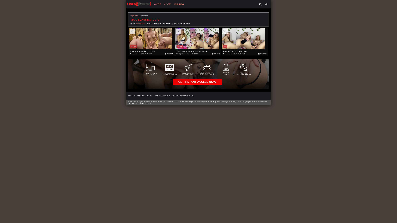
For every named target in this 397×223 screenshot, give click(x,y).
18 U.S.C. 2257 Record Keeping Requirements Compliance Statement (194, 102)
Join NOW (131, 96)
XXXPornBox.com (187, 96)
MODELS (157, 4)
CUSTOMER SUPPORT (144, 96)
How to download (162, 96)
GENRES (167, 4)
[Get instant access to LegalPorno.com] (198, 89)
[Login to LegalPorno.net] (266, 4)
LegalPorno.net (139, 4)
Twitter (175, 96)
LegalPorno (134, 16)
